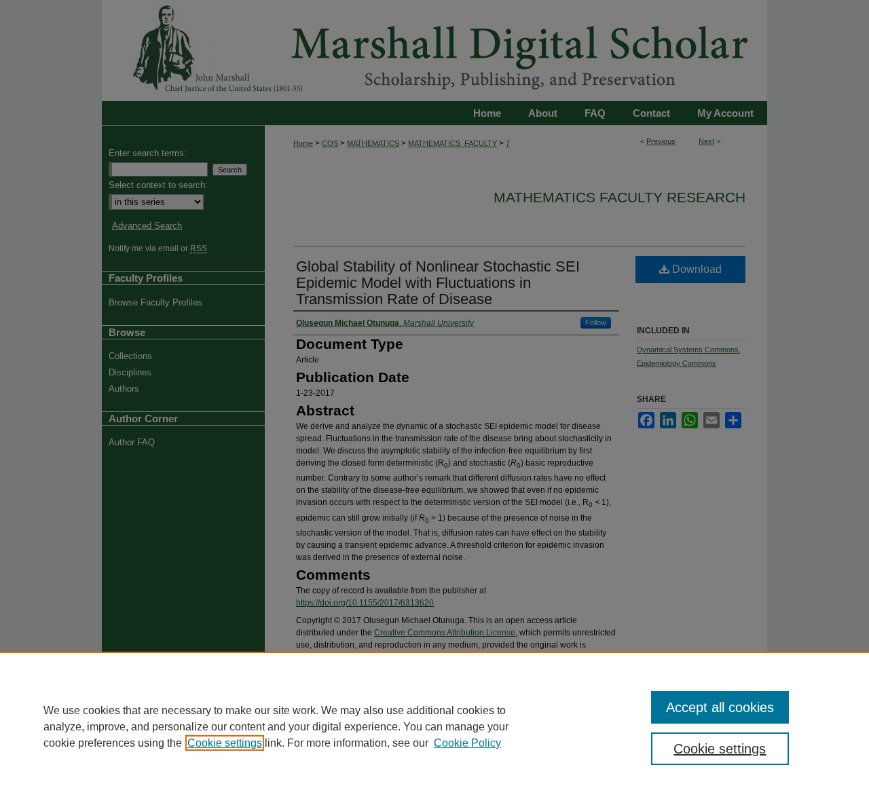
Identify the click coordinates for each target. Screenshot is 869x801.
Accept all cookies (720, 707)
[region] (434, 726)
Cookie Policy (467, 743)
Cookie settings (224, 743)
